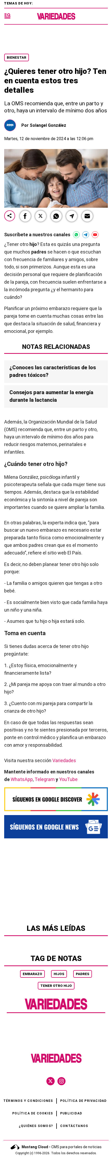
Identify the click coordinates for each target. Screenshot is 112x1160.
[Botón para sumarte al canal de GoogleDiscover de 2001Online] (56, 799)
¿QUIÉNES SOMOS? (36, 1126)
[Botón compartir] (9, 216)
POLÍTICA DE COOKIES (32, 1113)
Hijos (59, 974)
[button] (25, 216)
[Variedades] (56, 16)
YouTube (68, 779)
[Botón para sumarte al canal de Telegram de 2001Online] (85, 234)
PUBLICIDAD (71, 1113)
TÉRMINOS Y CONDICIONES (28, 1101)
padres (82, 974)
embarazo (32, 974)
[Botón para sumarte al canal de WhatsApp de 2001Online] (76, 234)
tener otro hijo (56, 986)
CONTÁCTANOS (74, 1126)
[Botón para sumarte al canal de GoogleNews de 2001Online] (56, 826)
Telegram (45, 779)
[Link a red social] (50, 1081)
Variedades (64, 760)
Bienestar (16, 57)
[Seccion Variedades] (56, 1009)
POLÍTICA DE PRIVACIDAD (83, 1101)
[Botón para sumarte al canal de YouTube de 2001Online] (95, 234)
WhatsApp (22, 779)
